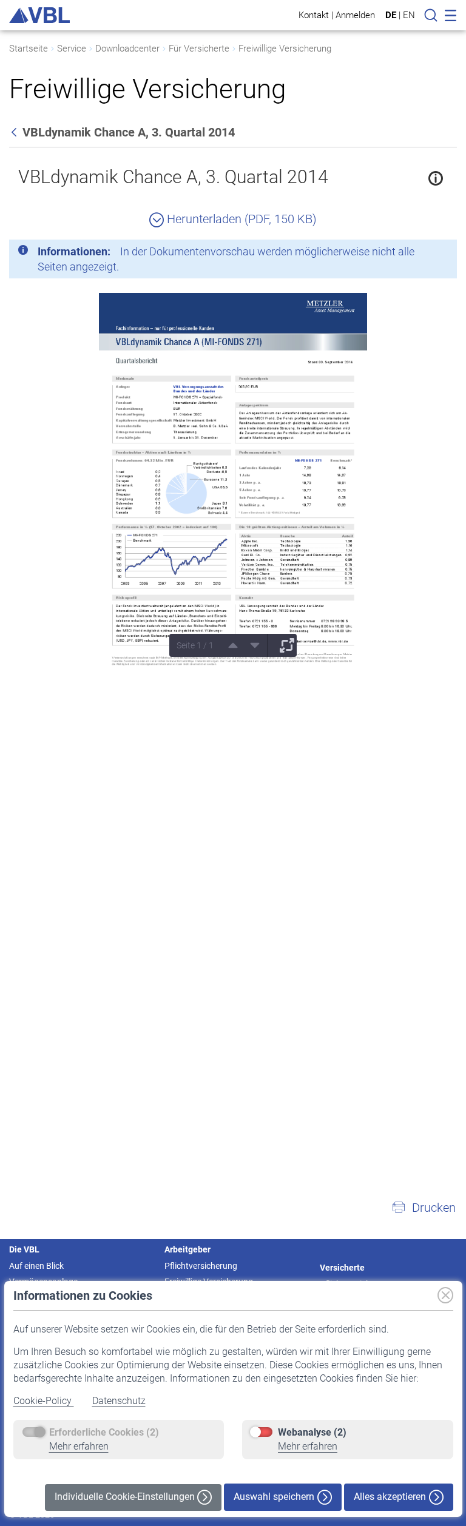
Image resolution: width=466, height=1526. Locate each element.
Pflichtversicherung (200, 1266)
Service (71, 48)
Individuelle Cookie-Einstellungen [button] (126, 1496)
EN (409, 15)
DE (390, 15)
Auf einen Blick (36, 1266)
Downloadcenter (127, 48)
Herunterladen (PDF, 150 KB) (240, 219)
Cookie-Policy (43, 1401)
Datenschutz (119, 1401)
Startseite (28, 48)
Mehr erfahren (79, 1446)
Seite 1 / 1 (195, 645)
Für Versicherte (199, 48)
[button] (423, 1207)
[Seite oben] (228, 645)
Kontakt (314, 15)
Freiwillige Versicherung (284, 48)
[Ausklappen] (282, 645)
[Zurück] (15, 132)
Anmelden (355, 15)
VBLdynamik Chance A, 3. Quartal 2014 (173, 176)
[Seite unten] (250, 645)
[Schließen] (414, 253)
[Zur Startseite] (39, 15)
